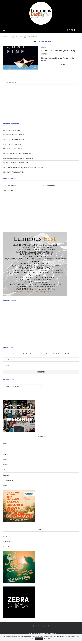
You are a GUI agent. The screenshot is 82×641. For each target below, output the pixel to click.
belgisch (6, 475)
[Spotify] (74, 30)
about (5, 485)
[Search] (78, 30)
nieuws (5, 449)
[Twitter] (69, 30)
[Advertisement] (41, 104)
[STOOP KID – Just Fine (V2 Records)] (20, 58)
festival (5, 464)
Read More (48, 639)
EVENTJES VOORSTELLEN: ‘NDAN (15, 135)
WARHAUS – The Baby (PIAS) (13, 172)
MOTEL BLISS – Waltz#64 (12, 144)
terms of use (7, 547)
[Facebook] (67, 30)
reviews (5, 454)
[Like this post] (56, 65)
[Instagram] (72, 30)
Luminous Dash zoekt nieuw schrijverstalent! (18, 158)
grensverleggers (8, 480)
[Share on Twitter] (61, 65)
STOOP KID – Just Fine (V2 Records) (58, 51)
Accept (39, 639)
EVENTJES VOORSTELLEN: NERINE (16, 163)
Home (5, 37)
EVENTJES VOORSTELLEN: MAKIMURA (17, 153)
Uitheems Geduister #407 (11, 130)
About (5, 536)
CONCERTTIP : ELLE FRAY (12, 149)
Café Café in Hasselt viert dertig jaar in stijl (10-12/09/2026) (23, 167)
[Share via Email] (64, 65)
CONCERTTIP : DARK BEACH (13, 139)
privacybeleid (7, 541)
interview (6, 470)
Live (4, 459)
